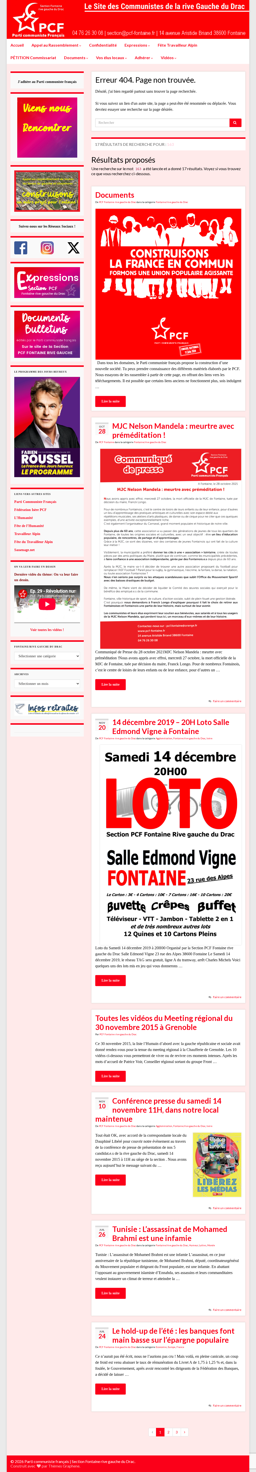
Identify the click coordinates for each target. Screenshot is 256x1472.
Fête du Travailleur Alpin (33, 542)
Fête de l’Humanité (29, 526)
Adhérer (143, 57)
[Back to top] (244, 1442)
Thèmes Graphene (64, 1465)
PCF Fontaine (106, 442)
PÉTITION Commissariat (33, 57)
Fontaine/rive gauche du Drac (172, 202)
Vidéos (167, 57)
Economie (161, 1347)
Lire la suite (111, 401)
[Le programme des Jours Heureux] (47, 427)
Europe (172, 1347)
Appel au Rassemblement (55, 45)
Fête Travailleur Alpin (177, 45)
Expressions (136, 45)
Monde (211, 1245)
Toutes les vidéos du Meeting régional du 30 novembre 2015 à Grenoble (164, 1022)
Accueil (17, 45)
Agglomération (164, 738)
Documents (75, 57)
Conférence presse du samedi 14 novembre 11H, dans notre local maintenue (158, 1109)
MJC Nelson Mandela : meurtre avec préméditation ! (173, 430)
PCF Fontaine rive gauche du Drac (117, 202)
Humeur (193, 1245)
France (180, 1347)
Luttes (202, 1245)
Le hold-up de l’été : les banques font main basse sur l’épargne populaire (173, 1335)
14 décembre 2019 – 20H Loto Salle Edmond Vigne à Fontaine (170, 726)
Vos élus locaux (110, 57)
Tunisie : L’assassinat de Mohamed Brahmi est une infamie (169, 1233)
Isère (209, 738)
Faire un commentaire (227, 701)
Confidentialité (103, 45)
